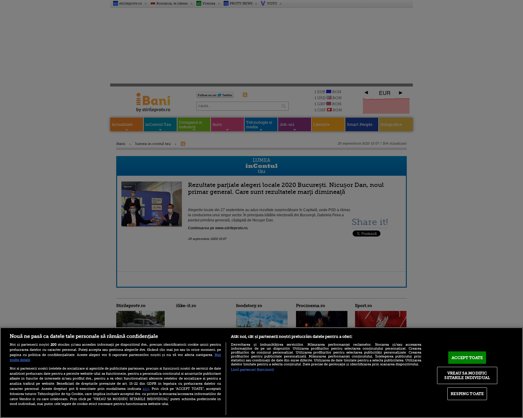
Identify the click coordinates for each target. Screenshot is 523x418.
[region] (261, 372)
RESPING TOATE (467, 393)
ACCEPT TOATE (467, 357)
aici (146, 389)
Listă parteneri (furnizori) (252, 370)
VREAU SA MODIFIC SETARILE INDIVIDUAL (467, 375)
